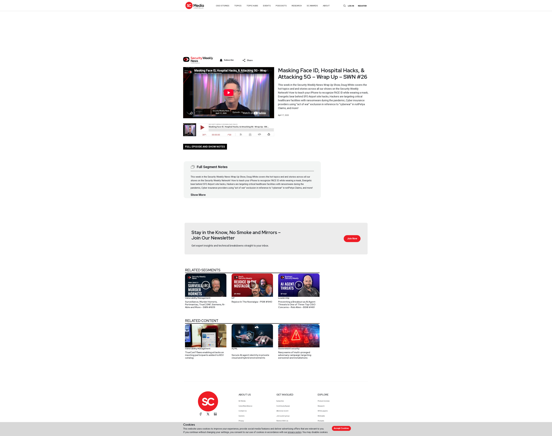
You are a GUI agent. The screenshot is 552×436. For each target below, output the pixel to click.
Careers (241, 416)
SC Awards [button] (312, 5)
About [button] (326, 5)
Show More (198, 195)
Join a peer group (283, 416)
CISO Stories (222, 5)
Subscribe (280, 401)
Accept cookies (341, 428)
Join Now (352, 238)
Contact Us (243, 411)
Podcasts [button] (281, 5)
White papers (323, 411)
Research (321, 406)
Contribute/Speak (283, 406)
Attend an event (282, 411)
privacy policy (294, 432)
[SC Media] (194, 5)
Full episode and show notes (205, 146)
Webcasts (321, 416)
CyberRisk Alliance (245, 406)
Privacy (241, 421)
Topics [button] (237, 5)
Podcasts (321, 421)
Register (362, 6)
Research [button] (297, 5)
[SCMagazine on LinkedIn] (215, 414)
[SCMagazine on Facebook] (200, 414)
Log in (351, 6)
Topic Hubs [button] (252, 5)
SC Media (242, 401)
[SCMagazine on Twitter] (208, 414)
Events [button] (267, 5)
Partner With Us (282, 421)
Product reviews (323, 401)
